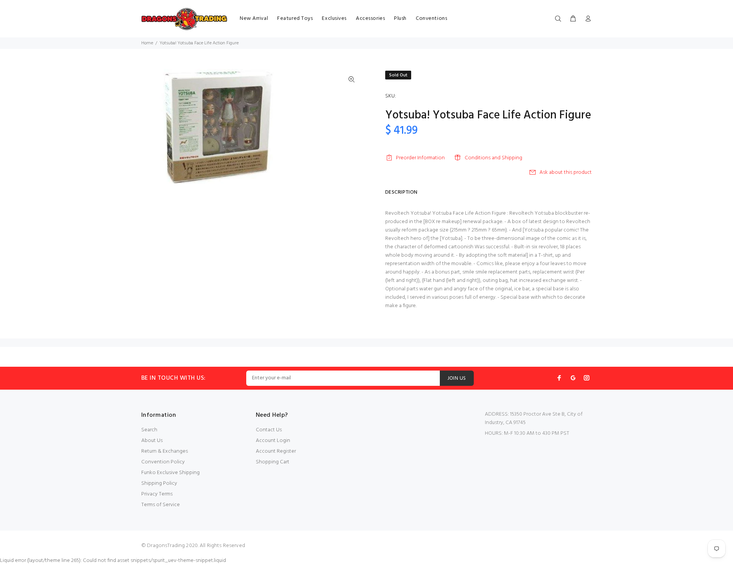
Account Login (273, 440)
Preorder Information (420, 158)
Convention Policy (163, 462)
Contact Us (269, 430)
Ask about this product (565, 172)
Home (147, 43)
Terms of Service (160, 504)
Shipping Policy (159, 483)
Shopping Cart (272, 462)
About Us (152, 440)
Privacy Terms (157, 494)
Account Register (276, 451)
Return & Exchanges (164, 451)
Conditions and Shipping (493, 158)
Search (149, 430)
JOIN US (456, 378)
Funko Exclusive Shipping (170, 472)
